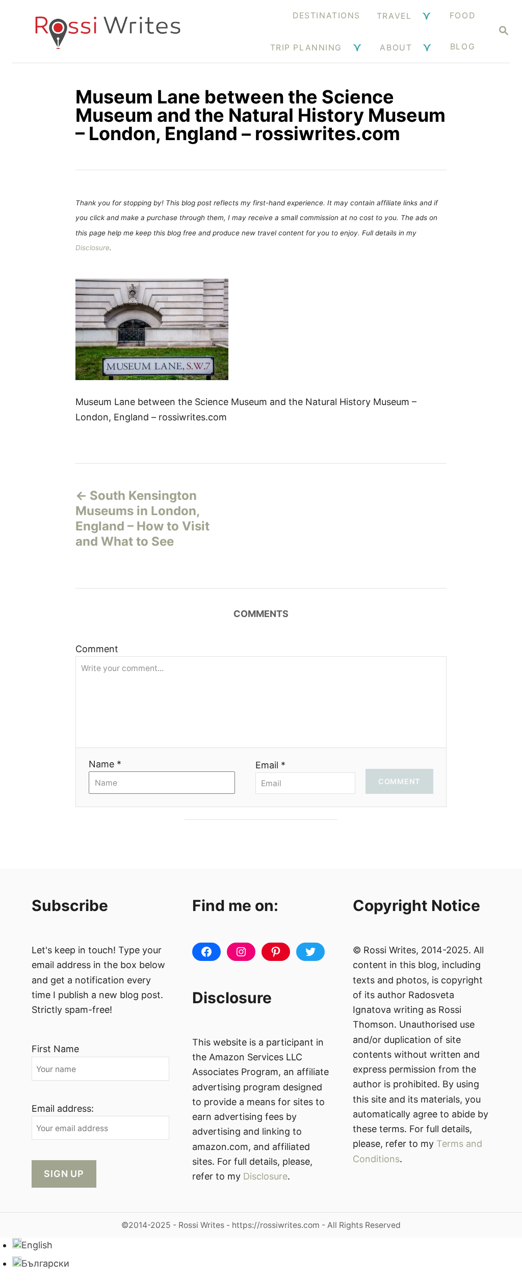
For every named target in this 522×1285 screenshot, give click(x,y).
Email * (270, 765)
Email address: (63, 1108)
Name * (105, 764)
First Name (55, 1048)
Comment (96, 649)
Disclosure (92, 248)
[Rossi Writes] (108, 31)
